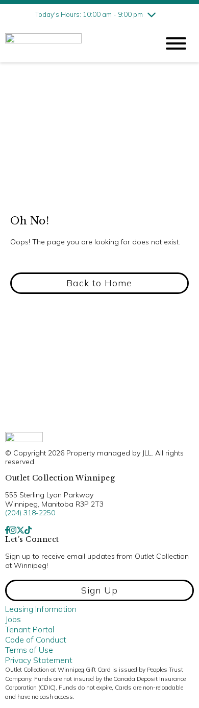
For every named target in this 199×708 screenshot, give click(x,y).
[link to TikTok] (28, 530)
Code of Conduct (35, 639)
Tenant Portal (29, 629)
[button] (99, 283)
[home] (74, 43)
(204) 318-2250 (30, 512)
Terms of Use (29, 650)
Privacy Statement (38, 660)
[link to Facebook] (7, 530)
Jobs (13, 619)
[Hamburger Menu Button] (176, 43)
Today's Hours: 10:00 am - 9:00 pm (89, 14)
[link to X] (20, 530)
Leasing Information (41, 609)
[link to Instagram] (12, 530)
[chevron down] (151, 14)
